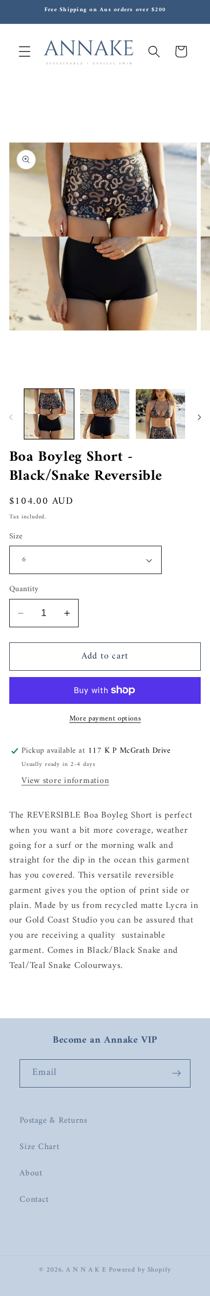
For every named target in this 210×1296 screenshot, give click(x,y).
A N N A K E (87, 1270)
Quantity (24, 589)
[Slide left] (10, 417)
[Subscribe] (176, 1073)
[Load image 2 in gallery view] (104, 413)
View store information (65, 780)
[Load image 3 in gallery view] (160, 413)
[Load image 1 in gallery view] (49, 413)
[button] (24, 51)
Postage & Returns (53, 1120)
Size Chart (40, 1146)
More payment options (105, 719)
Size (16, 536)
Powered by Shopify (140, 1270)
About (31, 1173)
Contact (34, 1199)
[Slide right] (199, 417)
